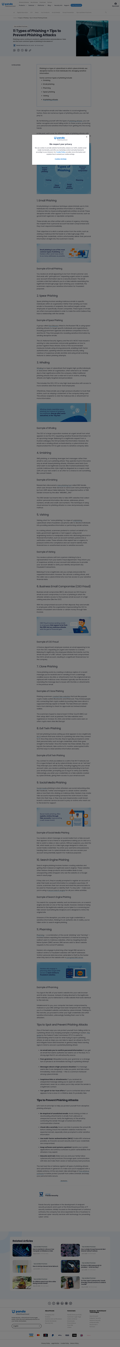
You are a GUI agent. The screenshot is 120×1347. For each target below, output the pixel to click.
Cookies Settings (61, 159)
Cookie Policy (60, 152)
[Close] (87, 137)
